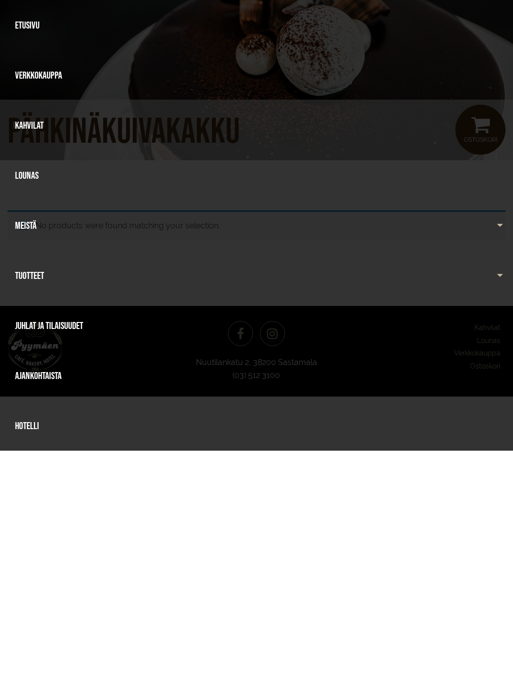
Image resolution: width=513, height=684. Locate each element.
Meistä (26, 225)
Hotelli (27, 425)
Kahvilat (29, 125)
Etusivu (27, 25)
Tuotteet (29, 275)
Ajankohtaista (38, 375)
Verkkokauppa (38, 75)
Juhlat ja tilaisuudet (49, 325)
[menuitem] (256, 25)
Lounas (27, 175)
